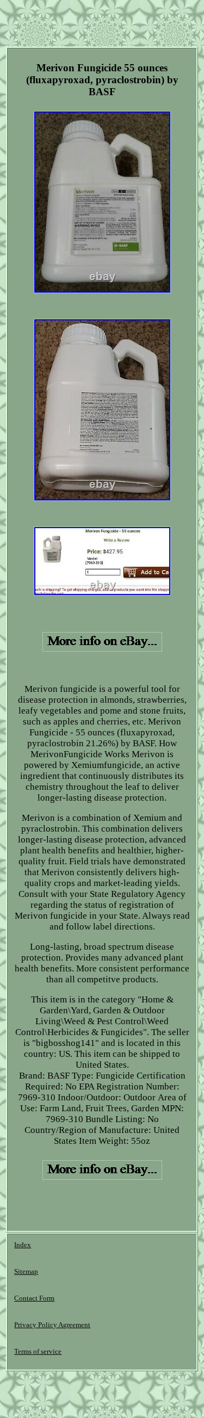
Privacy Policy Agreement (52, 1325)
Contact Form (34, 1298)
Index (22, 1245)
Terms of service (37, 1351)
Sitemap (26, 1271)
